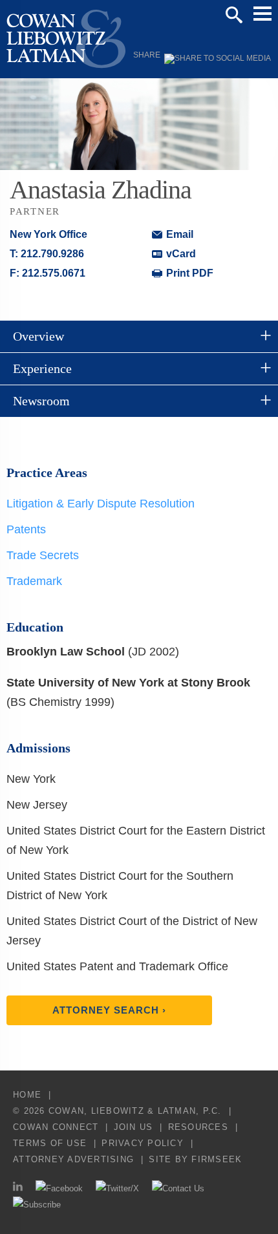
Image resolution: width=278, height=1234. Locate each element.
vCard (181, 253)
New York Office (48, 234)
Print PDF (189, 273)
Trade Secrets (42, 555)
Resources (198, 1127)
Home (27, 1095)
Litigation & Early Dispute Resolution (100, 503)
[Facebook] (59, 1188)
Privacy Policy (143, 1143)
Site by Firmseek (195, 1159)
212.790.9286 (52, 253)
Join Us (133, 1127)
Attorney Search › (109, 1010)
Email (179, 234)
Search (234, 14)
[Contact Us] (178, 1188)
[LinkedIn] (18, 1188)
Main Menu (262, 13)
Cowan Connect (55, 1127)
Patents (26, 529)
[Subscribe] (37, 1204)
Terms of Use (50, 1143)
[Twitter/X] (117, 1188)
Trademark (34, 581)
